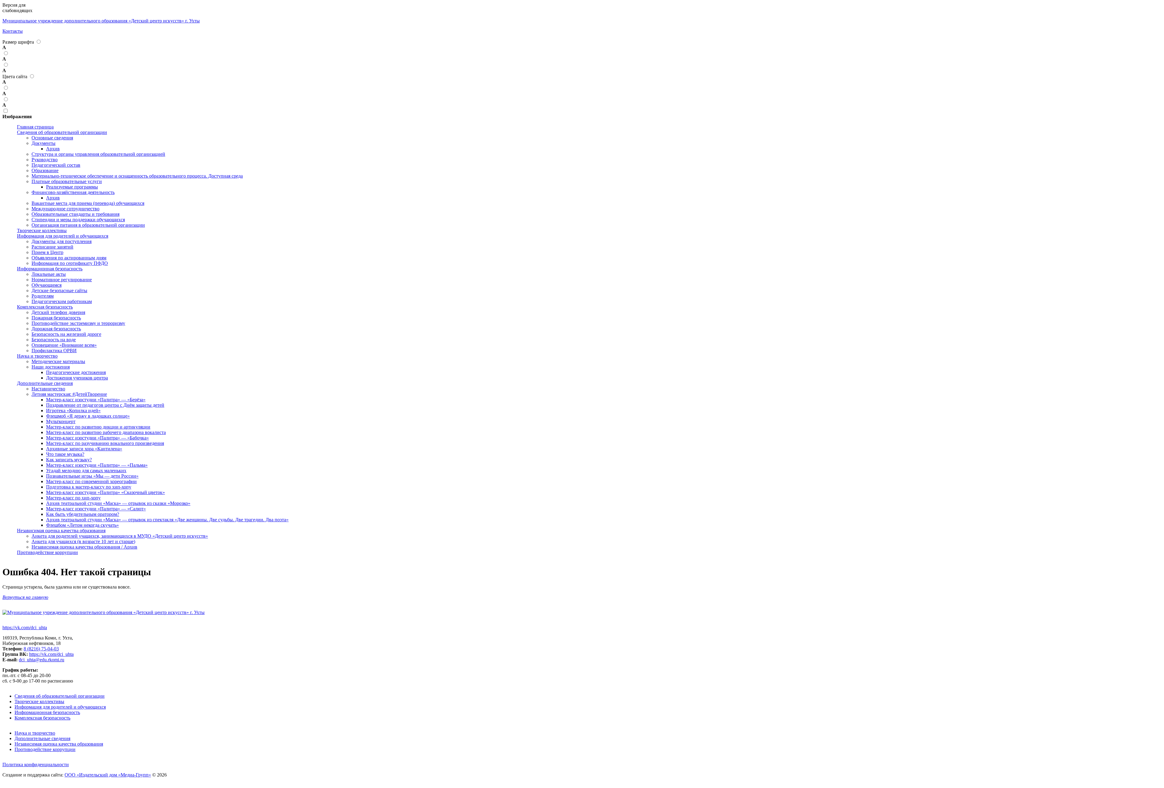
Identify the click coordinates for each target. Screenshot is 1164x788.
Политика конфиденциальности (35, 764)
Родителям (43, 296)
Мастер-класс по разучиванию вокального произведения (105, 443)
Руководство (45, 159)
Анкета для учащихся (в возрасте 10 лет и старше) (83, 541)
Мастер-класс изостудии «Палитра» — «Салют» (96, 508)
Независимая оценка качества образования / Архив (84, 546)
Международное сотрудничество (65, 208)
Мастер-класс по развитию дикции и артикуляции (98, 426)
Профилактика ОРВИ (54, 350)
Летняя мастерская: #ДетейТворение (69, 394)
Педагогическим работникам (62, 301)
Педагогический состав (56, 165)
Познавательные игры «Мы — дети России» (92, 476)
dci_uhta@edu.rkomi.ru (41, 659)
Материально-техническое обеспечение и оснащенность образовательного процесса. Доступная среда (137, 176)
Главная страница (35, 126)
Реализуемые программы (72, 186)
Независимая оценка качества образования (61, 530)
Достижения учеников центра (77, 377)
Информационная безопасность (49, 268)
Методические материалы (58, 361)
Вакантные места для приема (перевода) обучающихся (88, 203)
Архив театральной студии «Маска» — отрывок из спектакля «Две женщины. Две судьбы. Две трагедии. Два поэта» (167, 519)
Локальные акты (49, 274)
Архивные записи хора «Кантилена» (84, 448)
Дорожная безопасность (56, 328)
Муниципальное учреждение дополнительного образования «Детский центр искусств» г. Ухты (101, 20)
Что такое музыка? (65, 454)
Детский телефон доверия (58, 312)
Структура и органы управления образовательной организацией (98, 154)
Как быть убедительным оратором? (82, 514)
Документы (43, 143)
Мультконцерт (60, 421)
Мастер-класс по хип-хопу (73, 497)
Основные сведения (52, 137)
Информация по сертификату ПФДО (70, 263)
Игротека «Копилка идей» (73, 410)
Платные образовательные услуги (67, 181)
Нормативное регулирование (62, 279)
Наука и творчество (37, 356)
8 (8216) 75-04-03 (41, 648)
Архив (53, 148)
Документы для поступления (62, 241)
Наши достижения (51, 366)
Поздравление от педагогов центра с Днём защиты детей (105, 405)
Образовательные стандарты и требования (75, 214)
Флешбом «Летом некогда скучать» (82, 525)
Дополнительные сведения (45, 383)
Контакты (12, 31)
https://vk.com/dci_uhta (24, 627)
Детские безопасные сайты (59, 290)
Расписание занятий (52, 246)
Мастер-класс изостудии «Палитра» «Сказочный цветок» (105, 492)
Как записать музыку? (69, 459)
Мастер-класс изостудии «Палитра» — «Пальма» (97, 465)
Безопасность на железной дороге (66, 334)
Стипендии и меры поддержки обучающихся (78, 219)
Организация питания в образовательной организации (88, 225)
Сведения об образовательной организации (62, 132)
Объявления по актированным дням (69, 257)
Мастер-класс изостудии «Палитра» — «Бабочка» (97, 437)
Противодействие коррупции (47, 552)
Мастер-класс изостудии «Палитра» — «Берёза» (96, 399)
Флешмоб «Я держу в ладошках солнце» (88, 416)
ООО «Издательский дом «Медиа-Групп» (108, 774)
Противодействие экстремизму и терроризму (78, 323)
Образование (45, 170)
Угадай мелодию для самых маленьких (86, 470)
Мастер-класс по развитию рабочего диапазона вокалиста (106, 432)
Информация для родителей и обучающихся (62, 236)
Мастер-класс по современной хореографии (91, 481)
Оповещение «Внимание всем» (64, 345)
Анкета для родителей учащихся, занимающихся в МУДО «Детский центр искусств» (120, 536)
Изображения (17, 116)
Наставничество (48, 388)
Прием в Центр (47, 252)
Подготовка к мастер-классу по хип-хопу (88, 486)
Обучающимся (47, 285)
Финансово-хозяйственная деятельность (73, 192)
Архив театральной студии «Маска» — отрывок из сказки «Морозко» (118, 503)
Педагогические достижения (76, 372)
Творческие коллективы (42, 230)
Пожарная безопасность (56, 317)
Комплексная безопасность (45, 306)
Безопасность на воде (54, 339)
